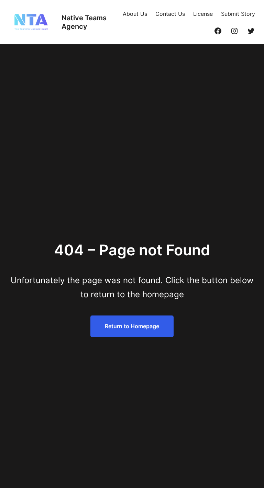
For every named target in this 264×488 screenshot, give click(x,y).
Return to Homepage (132, 326)
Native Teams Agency (84, 22)
